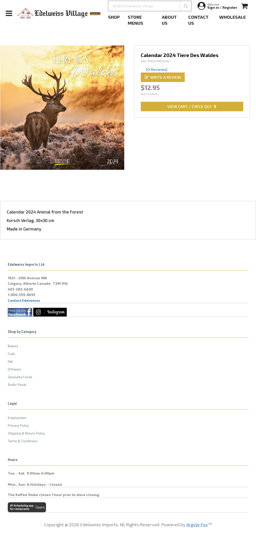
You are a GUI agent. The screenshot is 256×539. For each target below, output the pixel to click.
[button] (186, 6)
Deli (10, 361)
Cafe (11, 354)
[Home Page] (59, 13)
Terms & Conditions (23, 441)
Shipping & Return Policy (26, 433)
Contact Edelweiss (24, 300)
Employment (17, 418)
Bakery (13, 346)
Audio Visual (17, 384)
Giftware (14, 369)
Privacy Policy (18, 425)
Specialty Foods (20, 377)
